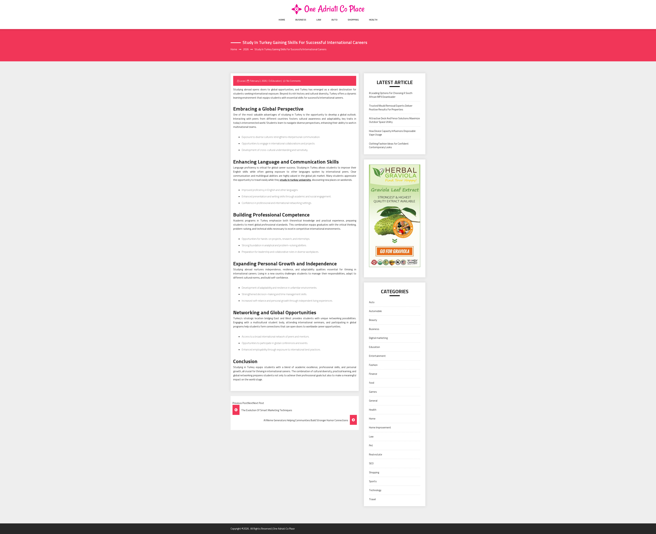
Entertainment (377, 356)
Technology (375, 490)
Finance (373, 374)
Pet (371, 445)
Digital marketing (378, 338)
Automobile (375, 311)
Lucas (242, 81)
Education (276, 81)
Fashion (373, 365)
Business (300, 19)
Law (318, 19)
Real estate (375, 454)
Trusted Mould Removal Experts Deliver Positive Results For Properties (390, 107)
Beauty (373, 320)
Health (373, 19)
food (371, 383)
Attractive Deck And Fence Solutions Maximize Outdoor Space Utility (394, 120)
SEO (371, 463)
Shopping (353, 19)
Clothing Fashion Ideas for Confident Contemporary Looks (389, 145)
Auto (334, 19)
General (373, 401)
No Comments (293, 81)
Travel (372, 499)
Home (282, 19)
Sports (373, 481)
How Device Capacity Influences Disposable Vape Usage (392, 133)
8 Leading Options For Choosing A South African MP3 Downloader (390, 95)
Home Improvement (380, 427)
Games (373, 392)
